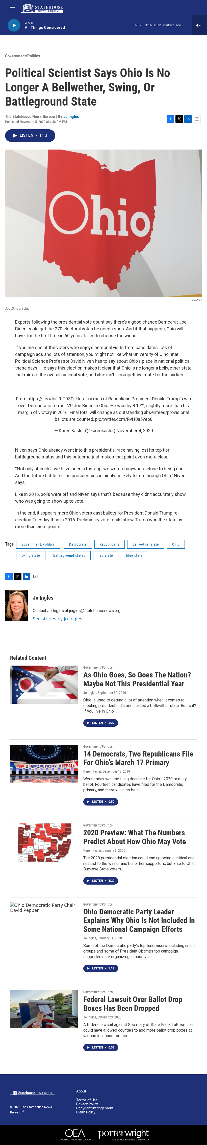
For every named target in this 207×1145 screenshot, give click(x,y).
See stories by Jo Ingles (57, 619)
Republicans (109, 544)
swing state (30, 555)
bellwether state (146, 544)
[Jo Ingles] (16, 605)
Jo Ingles (71, 116)
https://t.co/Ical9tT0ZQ (51, 398)
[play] (14, 25)
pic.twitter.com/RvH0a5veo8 (123, 419)
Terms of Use (87, 1100)
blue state (134, 555)
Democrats (78, 544)
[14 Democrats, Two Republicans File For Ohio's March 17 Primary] (44, 764)
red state (105, 555)
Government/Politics (22, 55)
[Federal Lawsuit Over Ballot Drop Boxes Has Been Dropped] (44, 1009)
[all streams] (199, 25)
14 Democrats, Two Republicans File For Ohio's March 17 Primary (138, 758)
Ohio (175, 544)
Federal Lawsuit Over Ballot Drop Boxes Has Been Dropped (132, 1004)
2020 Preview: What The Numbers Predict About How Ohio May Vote (134, 837)
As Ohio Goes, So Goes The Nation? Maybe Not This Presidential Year (137, 679)
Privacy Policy (87, 1104)
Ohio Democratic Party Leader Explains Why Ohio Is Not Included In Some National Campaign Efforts (139, 920)
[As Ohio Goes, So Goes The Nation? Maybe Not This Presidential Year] (44, 684)
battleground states (69, 555)
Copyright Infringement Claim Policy (94, 1110)
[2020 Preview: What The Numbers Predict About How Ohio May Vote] (44, 842)
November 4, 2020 (134, 430)
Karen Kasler (92, 771)
